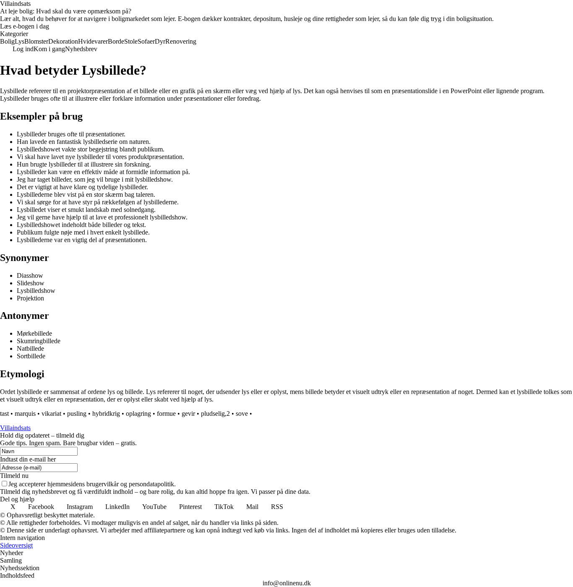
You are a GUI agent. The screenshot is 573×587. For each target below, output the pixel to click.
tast (4, 413)
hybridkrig (106, 413)
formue (166, 413)
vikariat (51, 413)
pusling (76, 413)
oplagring (138, 413)
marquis (25, 413)
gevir (188, 413)
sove (242, 413)
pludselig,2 (215, 413)
